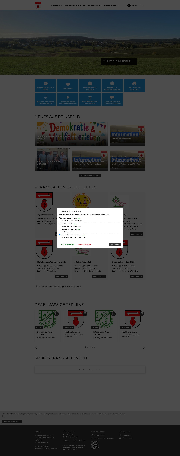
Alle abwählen (84, 244)
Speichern (115, 244)
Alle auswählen (67, 244)
